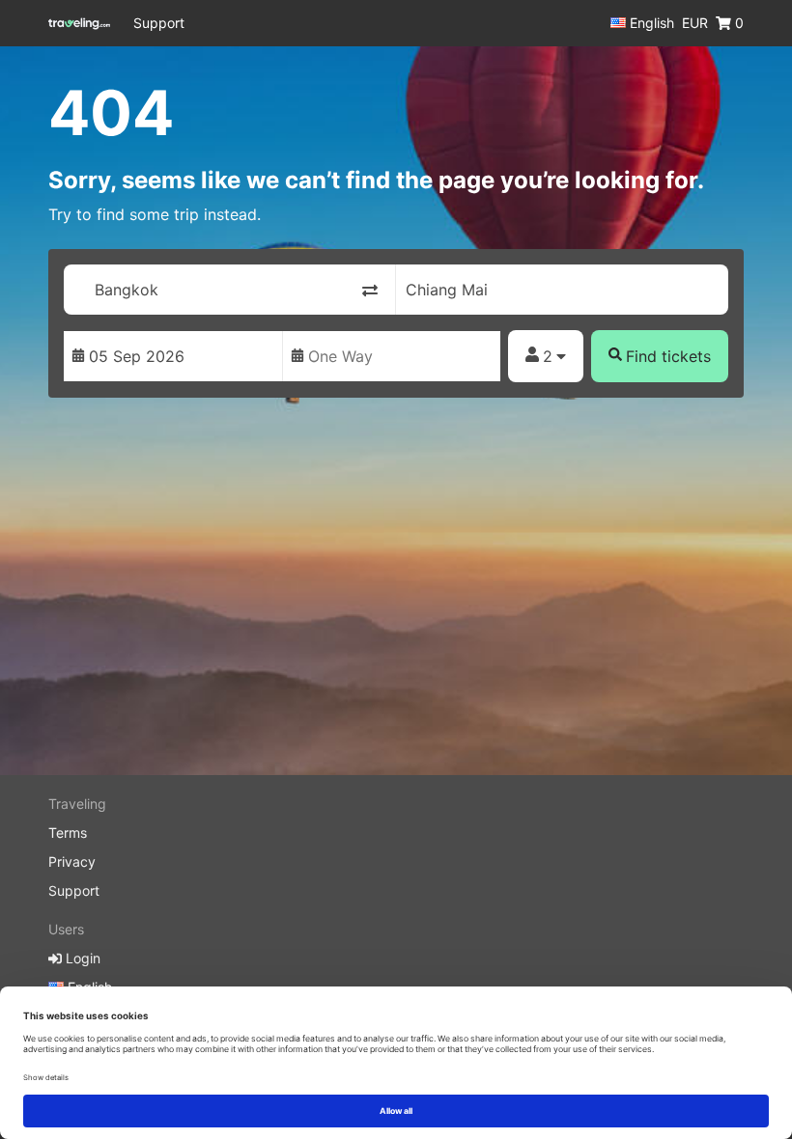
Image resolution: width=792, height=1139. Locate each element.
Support (158, 22)
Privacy (72, 861)
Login (81, 958)
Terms (67, 832)
